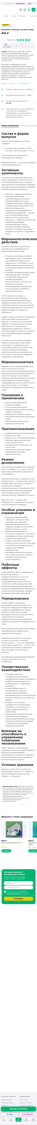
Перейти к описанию (8, 83)
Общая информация (10, 126)
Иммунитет (22, 16)
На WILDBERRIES (27, 1114)
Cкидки (6, 16)
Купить (6, 851)
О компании (24, 1100)
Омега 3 (4, 1105)
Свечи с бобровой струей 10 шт (11, 842)
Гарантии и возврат (26, 1105)
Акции (14, 16)
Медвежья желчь (7, 1102)
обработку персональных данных (17, 892)
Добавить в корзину (18, 1109)
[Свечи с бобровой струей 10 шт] (14, 829)
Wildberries (20, 3)
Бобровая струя (6, 1100)
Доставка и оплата (26, 1102)
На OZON (9, 1114)
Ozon (29, 3)
